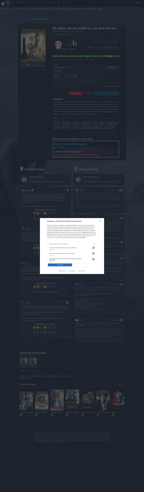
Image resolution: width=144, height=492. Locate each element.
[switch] (92, 248)
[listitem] (72, 244)
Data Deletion (62, 271)
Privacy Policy (81, 271)
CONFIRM (60, 264)
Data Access (72, 271)
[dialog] (72, 246)
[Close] (100, 221)
